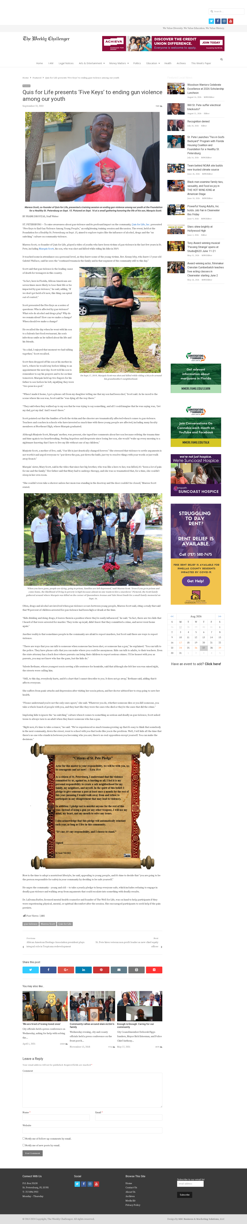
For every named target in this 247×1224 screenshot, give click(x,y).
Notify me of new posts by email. (42, 1145)
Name (26, 1112)
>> (219, 616)
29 (220, 647)
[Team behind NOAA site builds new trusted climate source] (175, 165)
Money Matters (117, 63)
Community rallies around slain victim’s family (92, 1025)
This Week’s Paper (201, 63)
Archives (181, 63)
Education (151, 63)
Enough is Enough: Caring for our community (135, 1025)
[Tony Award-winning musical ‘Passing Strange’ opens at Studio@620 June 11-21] (175, 243)
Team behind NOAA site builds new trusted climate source (205, 168)
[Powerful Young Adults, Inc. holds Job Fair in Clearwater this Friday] (175, 206)
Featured (26, 86)
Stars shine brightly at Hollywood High (200, 229)
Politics (137, 63)
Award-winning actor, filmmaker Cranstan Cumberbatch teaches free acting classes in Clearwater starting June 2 (205, 269)
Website (27, 1125)
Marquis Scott (46, 248)
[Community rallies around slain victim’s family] (92, 993)
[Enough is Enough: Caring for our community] (139, 993)
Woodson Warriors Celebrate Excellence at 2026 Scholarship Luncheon (205, 89)
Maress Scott (48, 924)
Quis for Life (64, 924)
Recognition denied (198, 122)
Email (99, 1112)
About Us (130, 1192)
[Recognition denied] (176, 121)
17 (180, 642)
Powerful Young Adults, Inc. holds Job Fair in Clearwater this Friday (203, 210)
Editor (207, 113)
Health (167, 63)
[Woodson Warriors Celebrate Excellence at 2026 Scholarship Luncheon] (176, 84)
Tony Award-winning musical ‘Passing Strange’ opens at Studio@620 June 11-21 (203, 247)
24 (180, 647)
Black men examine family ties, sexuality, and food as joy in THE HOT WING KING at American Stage (205, 188)
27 (180, 627)
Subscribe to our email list (190, 1179)
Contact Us (131, 1187)
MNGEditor (209, 97)
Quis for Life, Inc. (141, 224)
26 (196, 647)
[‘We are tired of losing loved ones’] (45, 993)
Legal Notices (66, 63)
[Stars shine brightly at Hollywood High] (176, 226)
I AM (50, 63)
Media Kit (130, 1200)
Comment (28, 1070)
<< (172, 616)
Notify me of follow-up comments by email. (48, 1138)
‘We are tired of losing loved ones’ (42, 1024)
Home (39, 63)
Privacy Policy (133, 1205)
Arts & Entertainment (90, 63)
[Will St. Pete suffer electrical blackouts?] (176, 105)
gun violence (30, 924)
